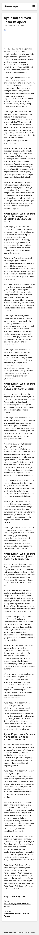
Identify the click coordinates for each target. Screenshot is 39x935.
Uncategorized (18, 896)
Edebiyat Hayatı (11, 6)
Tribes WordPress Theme (13, 933)
